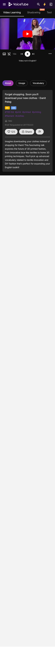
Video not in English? (27, 61)
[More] (50, 53)
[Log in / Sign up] (51, 4)
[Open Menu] (4, 4)
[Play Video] (27, 34)
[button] (4, 54)
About (8, 83)
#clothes (19, 116)
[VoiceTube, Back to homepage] (19, 4)
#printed (26, 112)
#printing (36, 112)
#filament (9, 116)
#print (18, 112)
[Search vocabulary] (38, 4)
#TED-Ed (9, 112)
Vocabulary (38, 83)
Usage (21, 83)
